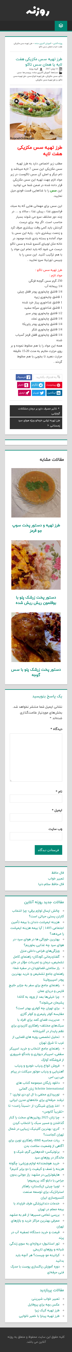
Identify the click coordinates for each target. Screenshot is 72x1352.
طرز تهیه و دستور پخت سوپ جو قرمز (36, 528)
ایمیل (57, 810)
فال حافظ (57, 873)
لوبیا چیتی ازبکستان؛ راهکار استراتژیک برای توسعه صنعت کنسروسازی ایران (43, 1192)
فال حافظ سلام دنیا (51, 884)
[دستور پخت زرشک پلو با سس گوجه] (36, 661)
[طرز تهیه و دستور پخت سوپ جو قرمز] (36, 516)
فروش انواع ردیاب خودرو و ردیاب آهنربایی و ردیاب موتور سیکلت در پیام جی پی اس (37, 1072)
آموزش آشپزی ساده (43, 43)
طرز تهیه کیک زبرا (47, 1310)
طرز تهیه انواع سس (36, 76)
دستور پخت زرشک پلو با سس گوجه (36, 672)
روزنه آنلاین (57, 43)
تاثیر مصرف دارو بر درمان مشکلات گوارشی (39, 410)
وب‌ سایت (55, 829)
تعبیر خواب (56, 878)
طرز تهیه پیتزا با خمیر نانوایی (39, 1316)
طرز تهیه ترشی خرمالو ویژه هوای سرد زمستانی (39, 423)
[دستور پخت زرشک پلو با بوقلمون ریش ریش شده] (36, 589)
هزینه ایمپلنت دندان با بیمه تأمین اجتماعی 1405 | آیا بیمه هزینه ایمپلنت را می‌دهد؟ (37, 928)
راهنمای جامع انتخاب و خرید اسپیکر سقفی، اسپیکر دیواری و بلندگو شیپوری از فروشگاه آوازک (36, 1054)
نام (59, 791)
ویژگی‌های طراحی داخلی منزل (40, 951)
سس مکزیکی (51, 76)
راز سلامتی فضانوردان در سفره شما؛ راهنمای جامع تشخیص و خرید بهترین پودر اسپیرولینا (38, 974)
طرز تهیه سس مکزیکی (46, 80)
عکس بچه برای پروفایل (44, 1304)
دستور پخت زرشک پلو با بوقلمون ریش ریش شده (36, 600)
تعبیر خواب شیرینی (46, 1299)
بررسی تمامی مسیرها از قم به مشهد (34, 1215)
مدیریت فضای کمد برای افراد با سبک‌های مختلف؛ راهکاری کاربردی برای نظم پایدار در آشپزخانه (37, 1026)
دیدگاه (56, 729)
